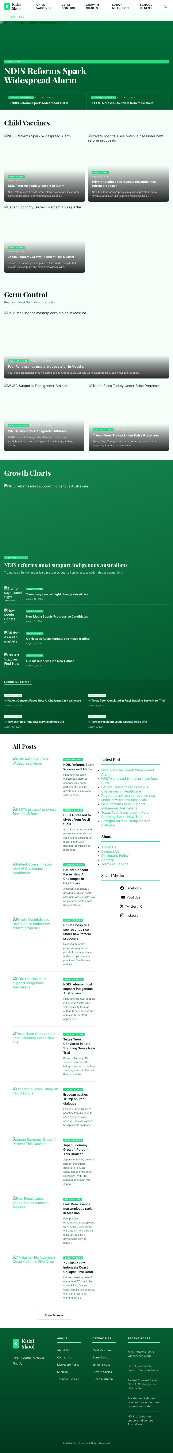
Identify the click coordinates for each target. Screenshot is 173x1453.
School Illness (146, 6)
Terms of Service (114, 864)
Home (11, 16)
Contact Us (110, 851)
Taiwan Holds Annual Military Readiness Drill (35, 721)
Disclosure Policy (115, 855)
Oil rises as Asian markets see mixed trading (58, 638)
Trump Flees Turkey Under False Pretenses (126, 435)
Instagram (133, 915)
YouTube (133, 897)
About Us (108, 847)
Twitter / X (133, 906)
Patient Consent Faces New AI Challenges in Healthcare (44, 700)
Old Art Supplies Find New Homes (50, 661)
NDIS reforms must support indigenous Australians (66, 564)
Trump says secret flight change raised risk (57, 594)
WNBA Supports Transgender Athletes (37, 431)
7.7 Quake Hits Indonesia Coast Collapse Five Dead (78, 1267)
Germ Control (69, 6)
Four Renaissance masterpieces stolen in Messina (46, 367)
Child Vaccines (43, 6)
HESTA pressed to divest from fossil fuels (123, 103)
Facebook (133, 888)
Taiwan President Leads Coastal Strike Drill (119, 721)
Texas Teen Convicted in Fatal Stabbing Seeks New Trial (128, 700)
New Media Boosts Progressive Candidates (57, 616)
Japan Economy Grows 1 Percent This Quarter (41, 257)
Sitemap (107, 860)
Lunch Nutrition (120, 6)
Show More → (54, 1315)
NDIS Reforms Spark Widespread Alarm (45, 75)
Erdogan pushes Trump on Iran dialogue (75, 1099)
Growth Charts (92, 6)
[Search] (165, 6)
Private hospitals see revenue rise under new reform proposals (124, 184)
